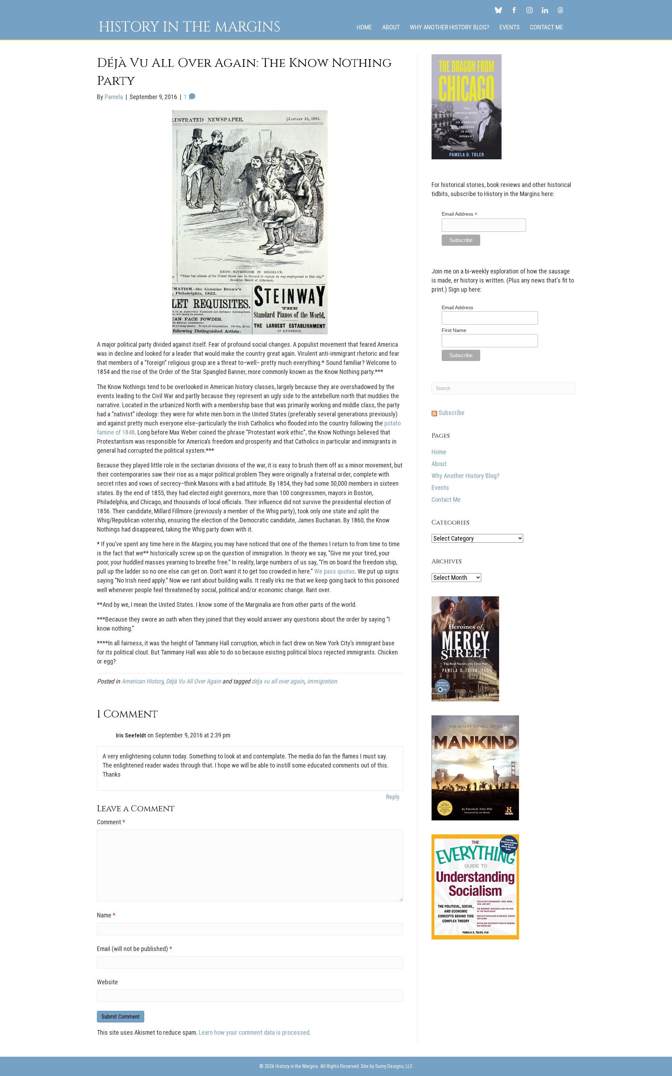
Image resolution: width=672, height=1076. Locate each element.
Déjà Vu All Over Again (193, 681)
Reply (393, 796)
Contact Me (546, 27)
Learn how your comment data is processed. (255, 1032)
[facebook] (514, 9)
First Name (454, 330)
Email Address (459, 214)
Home (364, 27)
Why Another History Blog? (449, 27)
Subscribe (450, 412)
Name (106, 915)
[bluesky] (498, 9)
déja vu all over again (278, 681)
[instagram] (529, 9)
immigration (322, 681)
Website (107, 982)
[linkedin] (545, 9)
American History (142, 681)
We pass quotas (334, 571)
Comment (111, 822)
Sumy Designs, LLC (394, 1066)
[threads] (560, 9)
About (391, 27)
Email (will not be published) (134, 948)
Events (509, 27)
